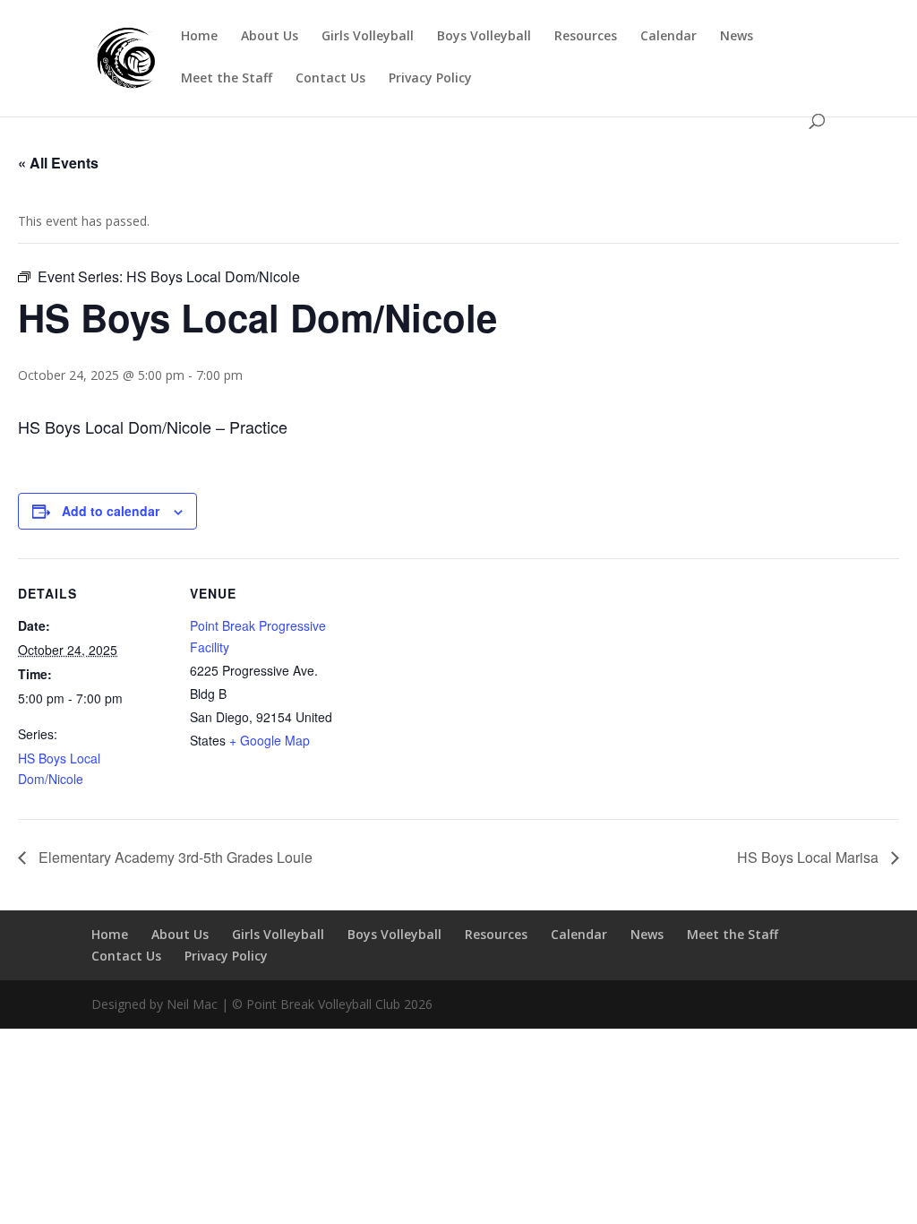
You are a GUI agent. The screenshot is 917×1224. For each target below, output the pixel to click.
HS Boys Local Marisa (809, 857)
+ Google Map (269, 740)
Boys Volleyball (484, 37)
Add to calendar (110, 511)
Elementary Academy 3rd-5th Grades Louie (174, 857)
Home (199, 37)
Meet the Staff (226, 79)
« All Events (58, 162)
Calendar (668, 37)
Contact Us (330, 79)
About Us (269, 37)
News (736, 37)
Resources (585, 37)
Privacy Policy (430, 79)
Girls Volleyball (367, 37)
